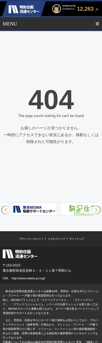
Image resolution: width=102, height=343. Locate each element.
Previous (5, 210)
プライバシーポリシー (31, 239)
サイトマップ (76, 239)
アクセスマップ (56, 239)
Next (96, 210)
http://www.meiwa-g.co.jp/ (28, 278)
